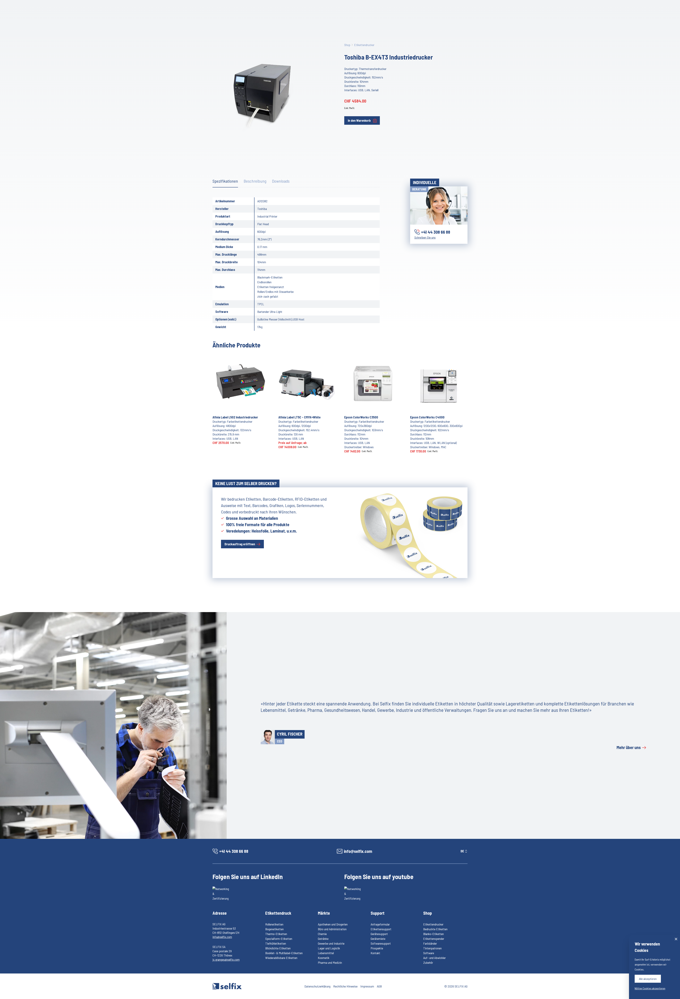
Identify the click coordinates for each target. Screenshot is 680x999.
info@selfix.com (222, 937)
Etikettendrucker (364, 45)
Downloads (281, 181)
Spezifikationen (225, 181)
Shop (347, 45)
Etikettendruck (278, 913)
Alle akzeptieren (648, 978)
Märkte (324, 913)
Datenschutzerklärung (317, 986)
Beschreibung (255, 181)
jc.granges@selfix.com (226, 959)
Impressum (367, 986)
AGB (379, 986)
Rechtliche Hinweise (345, 986)
